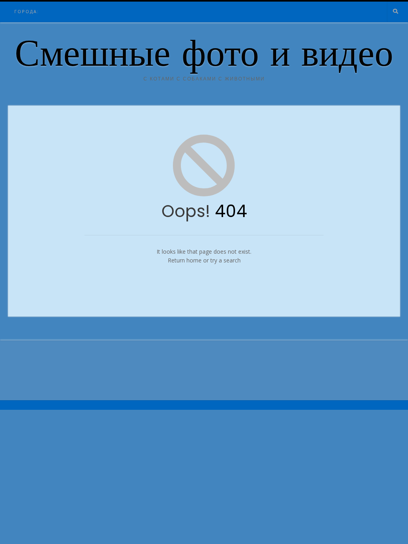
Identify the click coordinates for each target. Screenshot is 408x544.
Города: (26, 11)
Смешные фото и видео (204, 57)
